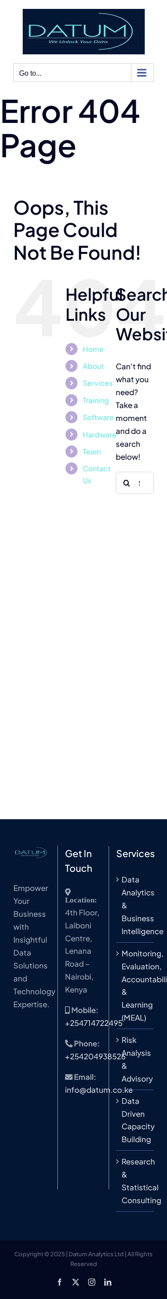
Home (93, 349)
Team (92, 451)
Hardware (100, 434)
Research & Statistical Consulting (135, 1180)
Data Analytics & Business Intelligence (135, 905)
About (93, 366)
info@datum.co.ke (99, 1090)
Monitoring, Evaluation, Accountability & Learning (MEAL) (135, 985)
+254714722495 (93, 1023)
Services (98, 383)
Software (98, 417)
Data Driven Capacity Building (135, 1120)
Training (96, 400)
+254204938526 (95, 1056)
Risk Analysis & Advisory (135, 1059)
